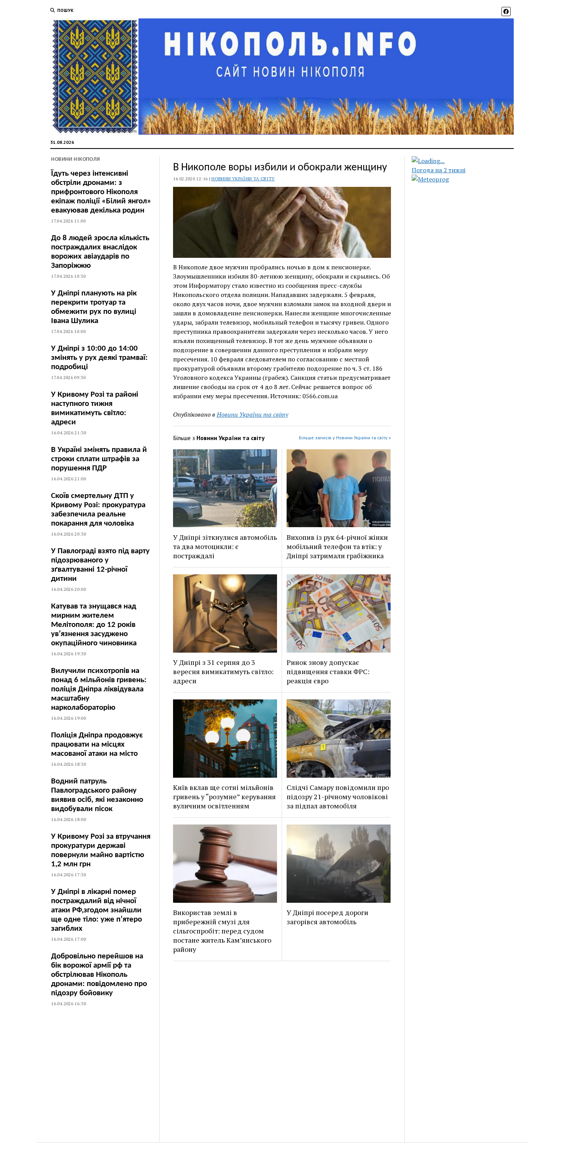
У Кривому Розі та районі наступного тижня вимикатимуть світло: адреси (94, 408)
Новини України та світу (243, 178)
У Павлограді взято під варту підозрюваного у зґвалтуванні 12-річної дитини (100, 565)
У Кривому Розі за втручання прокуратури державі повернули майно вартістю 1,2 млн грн (100, 850)
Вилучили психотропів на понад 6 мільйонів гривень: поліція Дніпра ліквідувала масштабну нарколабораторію (99, 689)
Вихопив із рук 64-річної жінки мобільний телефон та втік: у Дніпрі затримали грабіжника (337, 546)
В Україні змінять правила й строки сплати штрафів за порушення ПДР (99, 459)
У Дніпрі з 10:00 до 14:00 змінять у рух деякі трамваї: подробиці (99, 358)
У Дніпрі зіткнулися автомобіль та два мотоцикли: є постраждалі (225, 546)
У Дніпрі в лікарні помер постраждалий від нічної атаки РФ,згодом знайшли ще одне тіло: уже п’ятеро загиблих (96, 910)
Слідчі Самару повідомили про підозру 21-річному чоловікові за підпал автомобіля (338, 796)
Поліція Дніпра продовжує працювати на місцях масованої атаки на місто (97, 744)
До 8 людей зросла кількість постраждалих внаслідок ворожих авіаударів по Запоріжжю (100, 252)
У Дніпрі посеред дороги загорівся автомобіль (327, 917)
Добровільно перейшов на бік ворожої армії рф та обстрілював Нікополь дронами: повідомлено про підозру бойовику (99, 974)
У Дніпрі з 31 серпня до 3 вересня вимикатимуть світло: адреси (223, 671)
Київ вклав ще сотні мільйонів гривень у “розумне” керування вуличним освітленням (224, 796)
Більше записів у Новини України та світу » (345, 437)
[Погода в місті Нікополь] (469, 160)
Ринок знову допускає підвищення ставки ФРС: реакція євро (328, 671)
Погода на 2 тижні (438, 170)
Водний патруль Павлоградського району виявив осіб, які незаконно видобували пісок (97, 795)
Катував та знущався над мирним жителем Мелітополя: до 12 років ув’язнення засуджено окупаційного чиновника (94, 624)
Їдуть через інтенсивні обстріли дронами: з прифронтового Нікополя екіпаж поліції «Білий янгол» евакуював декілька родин (101, 192)
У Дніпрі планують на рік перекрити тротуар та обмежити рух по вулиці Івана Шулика (94, 307)
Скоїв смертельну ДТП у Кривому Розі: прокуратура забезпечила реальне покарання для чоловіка (98, 510)
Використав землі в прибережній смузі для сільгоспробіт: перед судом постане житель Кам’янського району (222, 931)
